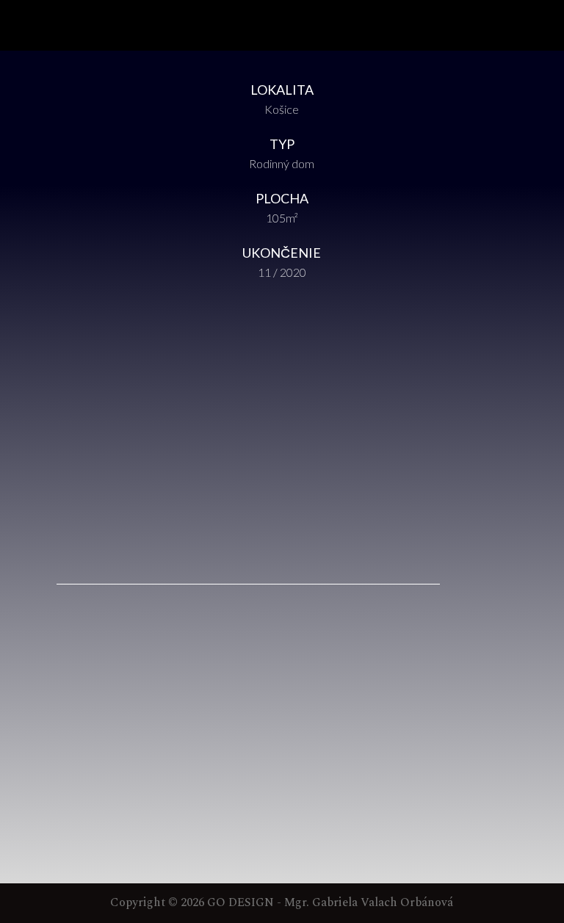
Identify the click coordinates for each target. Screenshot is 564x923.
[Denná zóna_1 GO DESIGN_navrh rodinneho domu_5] (282, 560)
